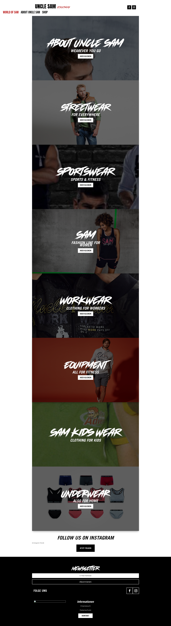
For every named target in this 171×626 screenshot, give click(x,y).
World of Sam (11, 13)
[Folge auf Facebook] (129, 7)
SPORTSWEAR (85, 172)
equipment (85, 365)
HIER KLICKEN (85, 56)
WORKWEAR (85, 301)
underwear (85, 493)
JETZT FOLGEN (85, 548)
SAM (85, 235)
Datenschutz (85, 610)
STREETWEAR (85, 107)
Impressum (85, 606)
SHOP (45, 13)
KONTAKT (85, 616)
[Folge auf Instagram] (134, 7)
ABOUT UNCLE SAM (85, 43)
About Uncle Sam (30, 13)
